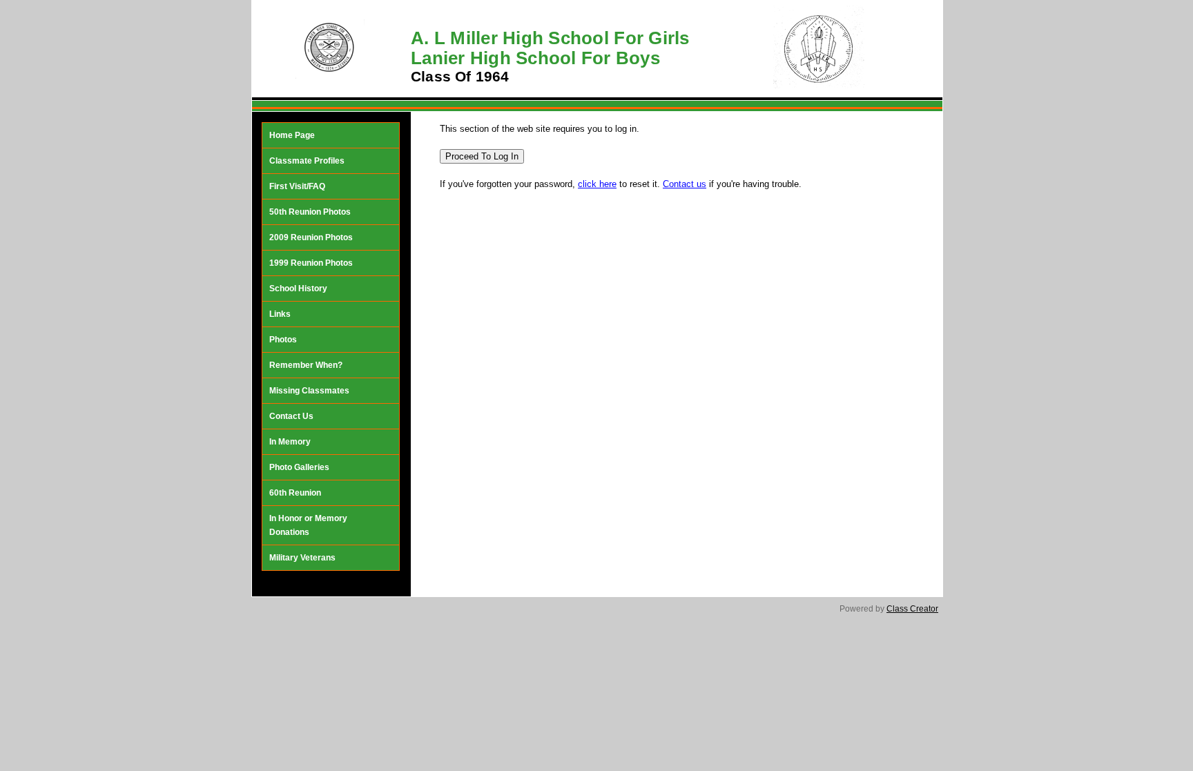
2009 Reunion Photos (311, 237)
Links (280, 314)
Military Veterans (302, 558)
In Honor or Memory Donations (308, 525)
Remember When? (305, 365)
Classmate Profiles (307, 161)
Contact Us (291, 416)
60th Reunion (295, 493)
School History (298, 288)
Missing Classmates (309, 391)
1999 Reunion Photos (311, 263)
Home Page (292, 135)
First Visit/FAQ (297, 186)
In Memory (290, 442)
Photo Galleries (299, 467)
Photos (283, 339)
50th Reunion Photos (310, 212)
